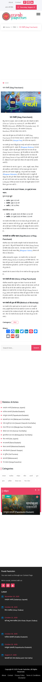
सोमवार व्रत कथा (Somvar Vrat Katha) (15, 431)
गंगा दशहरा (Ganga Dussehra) (12, 462)
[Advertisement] (21, 55)
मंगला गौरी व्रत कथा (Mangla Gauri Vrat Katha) (17, 427)
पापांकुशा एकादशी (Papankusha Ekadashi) (16, 415)
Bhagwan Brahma (27, 147)
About (11, 2)
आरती (31, 476)
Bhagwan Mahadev (10, 174)
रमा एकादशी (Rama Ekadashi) (12, 443)
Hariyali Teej (17, 140)
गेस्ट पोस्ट (27, 481)
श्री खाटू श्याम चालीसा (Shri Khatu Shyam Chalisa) (21, 621)
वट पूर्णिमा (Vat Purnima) (10, 454)
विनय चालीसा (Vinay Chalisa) (14, 610)
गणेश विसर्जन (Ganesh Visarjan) (13, 450)
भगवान (4, 476)
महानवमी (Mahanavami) (10, 458)
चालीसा (11, 476)
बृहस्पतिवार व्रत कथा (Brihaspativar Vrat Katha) (17, 435)
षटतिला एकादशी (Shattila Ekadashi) (14, 411)
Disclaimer (22, 678)
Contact (18, 2)
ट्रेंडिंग (10, 481)
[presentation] (35, 490)
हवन (3, 481)
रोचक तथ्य (18, 481)
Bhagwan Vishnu (26, 250)
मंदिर (25, 476)
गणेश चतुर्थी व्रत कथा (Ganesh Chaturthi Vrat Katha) (19, 423)
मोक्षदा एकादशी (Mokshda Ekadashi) (14, 446)
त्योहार (14, 27)
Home (7, 27)
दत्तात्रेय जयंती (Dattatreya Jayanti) (14, 407)
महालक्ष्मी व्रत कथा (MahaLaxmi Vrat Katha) (16, 419)
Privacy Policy (20, 675)
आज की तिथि (9, 7)
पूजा (37, 476)
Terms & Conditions (33, 675)
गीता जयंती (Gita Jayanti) (10, 439)
